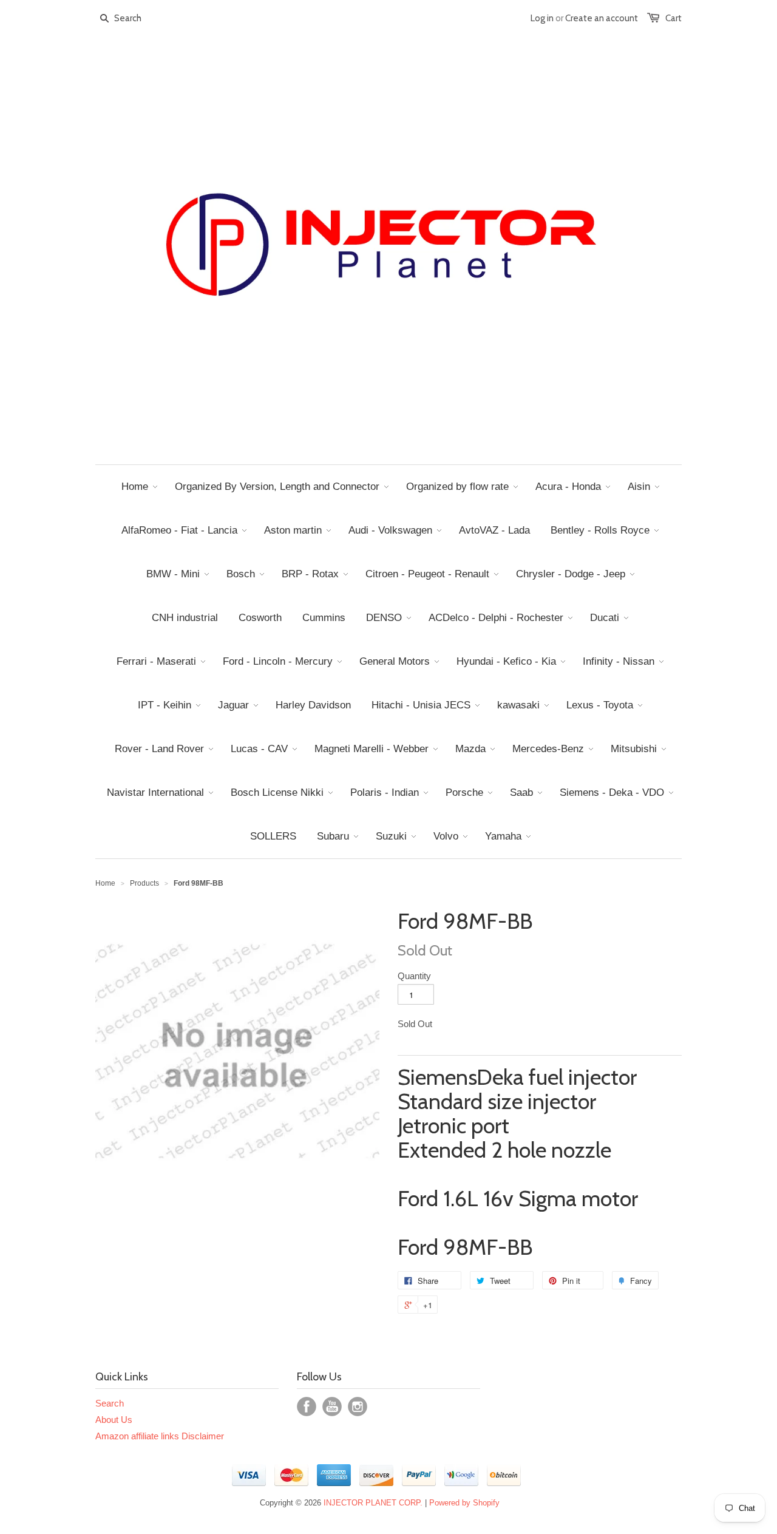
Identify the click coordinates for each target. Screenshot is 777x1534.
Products (144, 883)
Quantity (414, 976)
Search (109, 1403)
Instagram (357, 1406)
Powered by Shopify (464, 1502)
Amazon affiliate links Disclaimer (159, 1436)
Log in (542, 18)
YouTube (332, 1406)
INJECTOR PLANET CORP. (373, 1502)
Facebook (306, 1406)
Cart (673, 18)
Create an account (601, 18)
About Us (113, 1419)
